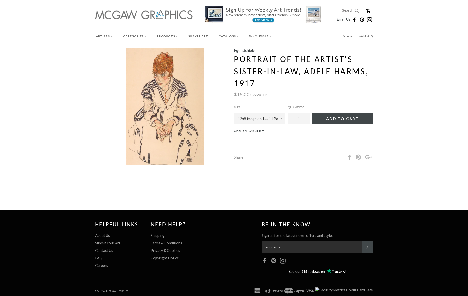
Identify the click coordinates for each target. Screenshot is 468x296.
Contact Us (104, 250)
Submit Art (198, 36)
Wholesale (259, 36)
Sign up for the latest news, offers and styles (297, 235)
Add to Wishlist (249, 131)
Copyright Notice (165, 258)
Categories (133, 36)
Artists (103, 36)
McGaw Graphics (117, 291)
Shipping (158, 235)
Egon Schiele (244, 50)
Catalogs (227, 36)
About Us (102, 235)
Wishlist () (366, 36)
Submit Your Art (107, 243)
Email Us (344, 19)
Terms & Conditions (166, 243)
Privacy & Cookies (165, 250)
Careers (101, 265)
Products (166, 36)
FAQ (98, 258)
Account (347, 36)
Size (237, 107)
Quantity (296, 107)
